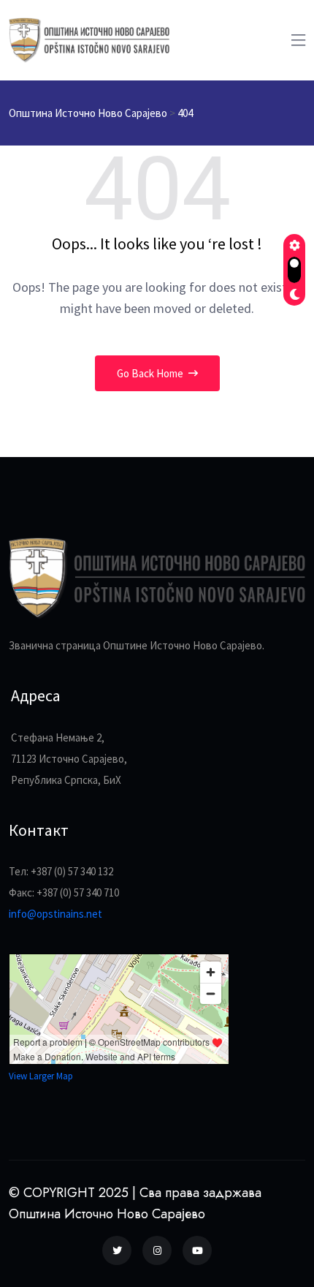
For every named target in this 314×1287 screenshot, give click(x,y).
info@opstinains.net (55, 914)
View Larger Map (41, 1076)
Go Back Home (151, 373)
